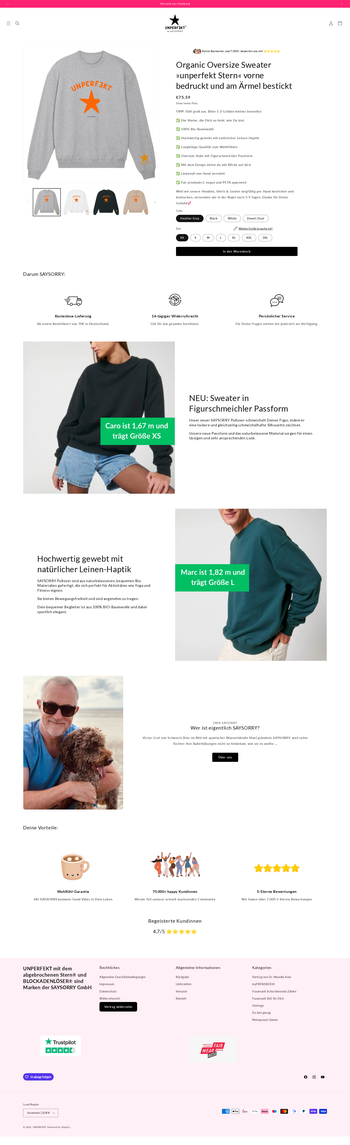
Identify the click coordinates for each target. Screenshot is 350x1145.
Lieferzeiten (183, 984)
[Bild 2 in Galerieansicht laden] (76, 202)
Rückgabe (182, 977)
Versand (181, 991)
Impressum (106, 984)
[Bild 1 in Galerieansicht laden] (47, 202)
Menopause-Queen (265, 1019)
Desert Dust (255, 218)
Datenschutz (108, 991)
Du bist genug (261, 1012)
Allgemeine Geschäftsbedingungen (122, 977)
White (232, 218)
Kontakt (181, 998)
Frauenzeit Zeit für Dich (268, 998)
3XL (265, 237)
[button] (8, 23)
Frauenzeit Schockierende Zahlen (274, 991)
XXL (249, 237)
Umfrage (258, 1005)
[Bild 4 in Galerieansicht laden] (135, 202)
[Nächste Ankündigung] (342, 4)
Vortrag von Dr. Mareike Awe (271, 977)
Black (214, 218)
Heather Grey (189, 218)
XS (182, 237)
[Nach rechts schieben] (155, 202)
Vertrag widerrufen (118, 1006)
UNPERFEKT (40, 1127)
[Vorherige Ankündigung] (7, 4)
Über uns (225, 757)
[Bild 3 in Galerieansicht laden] (106, 202)
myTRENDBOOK (263, 984)
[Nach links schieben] (27, 202)
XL (234, 237)
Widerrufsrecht (109, 998)
